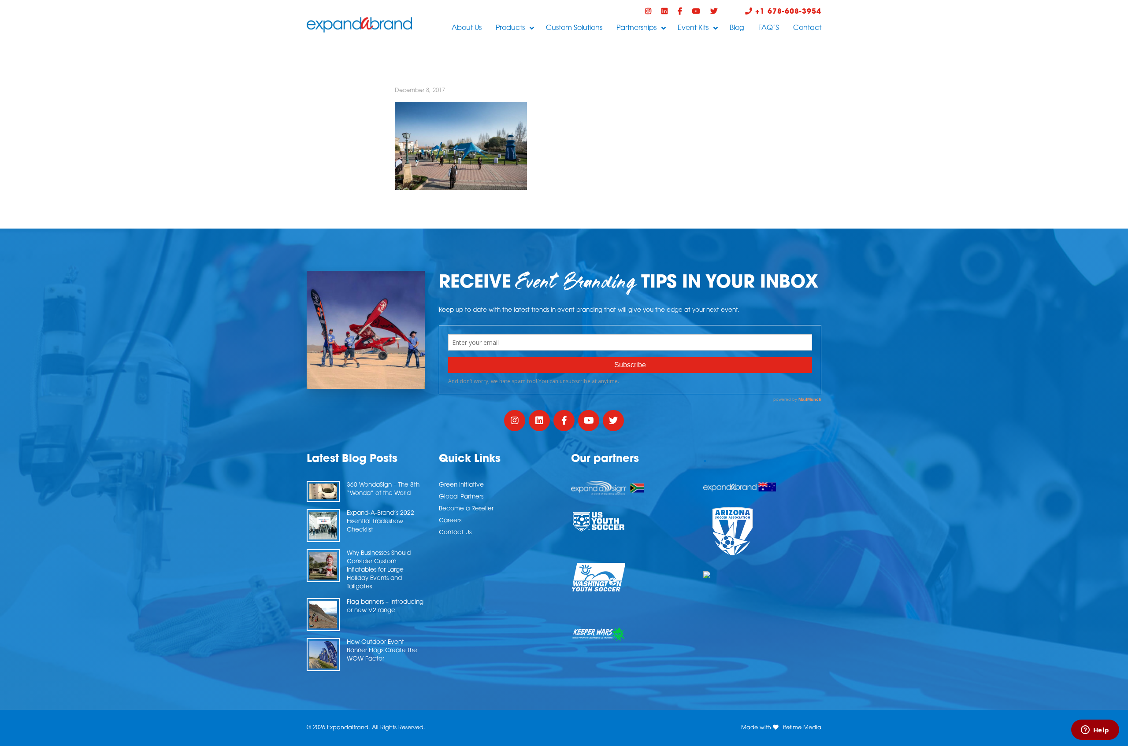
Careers (450, 521)
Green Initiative (461, 485)
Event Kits (693, 28)
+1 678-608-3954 (787, 11)
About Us (467, 28)
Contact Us (455, 532)
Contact (807, 28)
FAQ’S (768, 28)
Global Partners (461, 497)
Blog (737, 28)
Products (510, 28)
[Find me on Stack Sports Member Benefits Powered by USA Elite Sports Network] (762, 574)
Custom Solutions (574, 28)
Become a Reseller (466, 509)
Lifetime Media (800, 728)
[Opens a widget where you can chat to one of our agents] (1095, 731)
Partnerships (636, 28)
